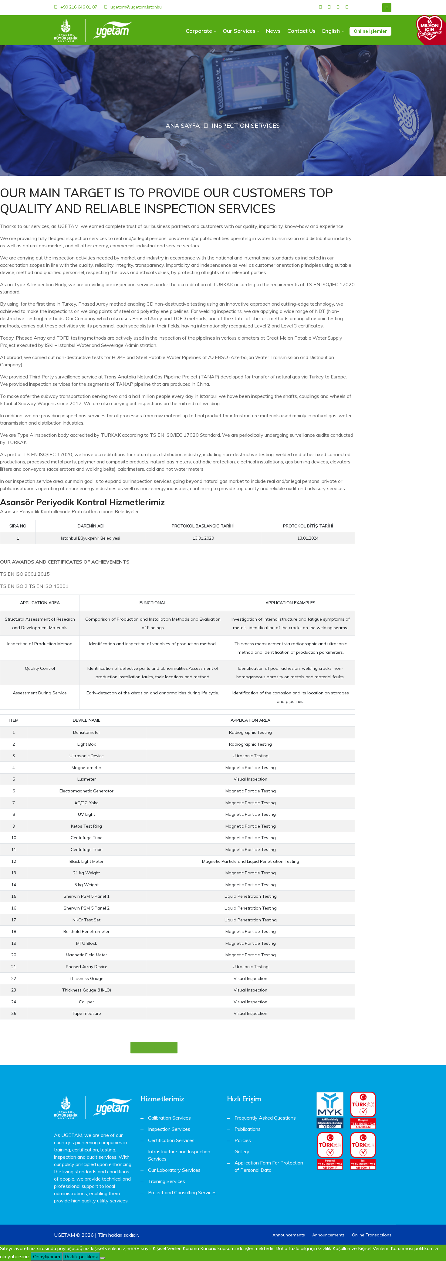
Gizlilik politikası (81, 1256)
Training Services (166, 1181)
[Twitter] (329, 7)
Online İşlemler (370, 31)
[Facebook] (320, 7)
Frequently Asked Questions (265, 1118)
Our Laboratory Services (174, 1170)
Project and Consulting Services (182, 1192)
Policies (243, 1140)
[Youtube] (347, 7)
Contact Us (301, 30)
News (273, 30)
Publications (248, 1129)
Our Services (239, 30)
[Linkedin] (338, 7)
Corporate (199, 30)
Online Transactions (371, 1235)
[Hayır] (102, 1258)
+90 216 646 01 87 (78, 7)
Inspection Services (169, 1129)
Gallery (242, 1151)
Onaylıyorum (46, 1256)
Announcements (288, 1235)
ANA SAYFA (183, 125)
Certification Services (171, 1140)
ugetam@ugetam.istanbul (136, 7)
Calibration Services (169, 1118)
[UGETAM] (93, 30)
